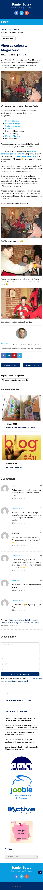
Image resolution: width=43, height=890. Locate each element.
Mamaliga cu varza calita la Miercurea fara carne (20, 719)
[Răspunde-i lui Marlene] (41, 533)
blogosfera (13, 30)
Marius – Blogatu (12, 136)
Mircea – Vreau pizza (13, 123)
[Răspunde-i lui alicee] (41, 486)
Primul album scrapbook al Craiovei (21, 427)
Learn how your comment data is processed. (21, 679)
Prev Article (11, 365)
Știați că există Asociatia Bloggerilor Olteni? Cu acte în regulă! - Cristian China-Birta (20, 621)
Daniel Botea (21, 4)
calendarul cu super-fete (25, 156)
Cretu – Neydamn (12, 126)
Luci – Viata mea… (12, 121)
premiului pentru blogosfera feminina (18, 152)
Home (3, 30)
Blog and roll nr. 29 (14, 467)
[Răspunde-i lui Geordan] (41, 580)
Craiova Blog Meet (16, 375)
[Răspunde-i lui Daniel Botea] (41, 508)
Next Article (31, 365)
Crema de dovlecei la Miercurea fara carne (20, 733)
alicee (14, 486)
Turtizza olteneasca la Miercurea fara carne (21, 748)
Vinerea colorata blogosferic (15, 380)
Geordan (8, 128)
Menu (6, 22)
